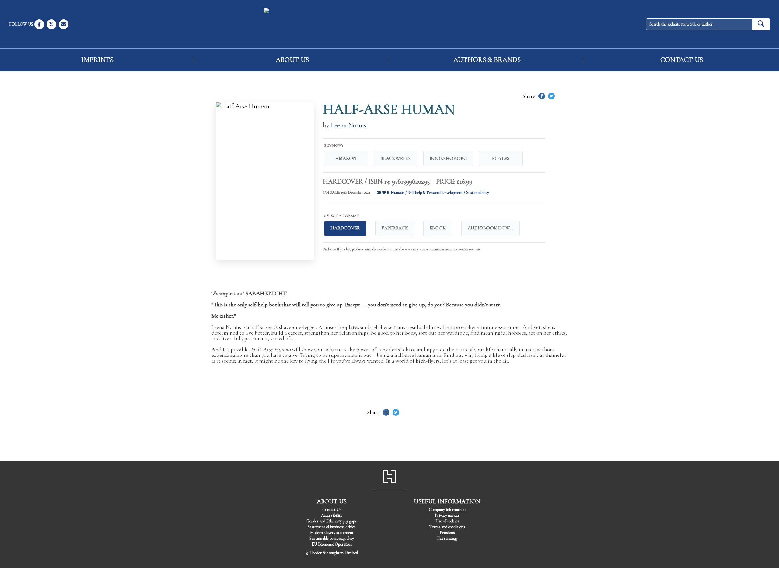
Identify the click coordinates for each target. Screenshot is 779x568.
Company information (447, 509)
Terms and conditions (447, 526)
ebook (438, 228)
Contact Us (681, 60)
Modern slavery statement (332, 532)
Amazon (346, 158)
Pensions (447, 532)
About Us (292, 60)
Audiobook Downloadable (494, 228)
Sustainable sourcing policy (331, 538)
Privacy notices (447, 515)
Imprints (97, 60)
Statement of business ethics (332, 526)
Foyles (500, 158)
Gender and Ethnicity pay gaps (331, 521)
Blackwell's (395, 158)
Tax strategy (447, 538)
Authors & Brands (487, 60)
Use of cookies (447, 521)
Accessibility (331, 515)
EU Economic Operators (332, 544)
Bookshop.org (448, 158)
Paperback (395, 228)
